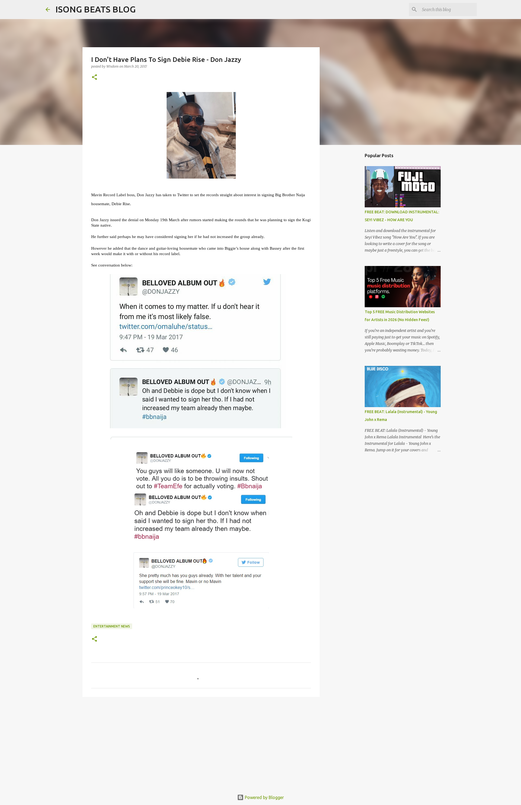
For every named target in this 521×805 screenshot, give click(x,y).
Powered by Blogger (264, 797)
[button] (94, 77)
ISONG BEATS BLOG (95, 9)
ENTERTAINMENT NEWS (111, 626)
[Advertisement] (201, 743)
